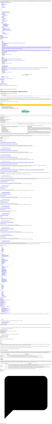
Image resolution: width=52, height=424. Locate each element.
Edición (2, 57)
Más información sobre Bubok (5, 335)
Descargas (3, 263)
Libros (2, 41)
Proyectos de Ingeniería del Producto (5, 149)
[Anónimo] (28, 126)
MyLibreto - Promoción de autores (15, 67)
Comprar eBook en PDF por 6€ (6, 241)
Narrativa (27, 50)
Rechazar (3, 2)
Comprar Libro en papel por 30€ (6, 154)
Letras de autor (47, 46)
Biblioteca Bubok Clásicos (22, 46)
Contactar (3, 266)
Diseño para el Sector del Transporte (5, 155)
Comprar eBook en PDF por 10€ (6, 168)
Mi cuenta (3, 258)
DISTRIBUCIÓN (4, 13)
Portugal (3, 251)
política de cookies (32, 1)
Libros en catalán (4, 46)
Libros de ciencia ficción (12, 47)
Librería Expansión (47, 47)
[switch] (0, 359)
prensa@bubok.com (2, 305)
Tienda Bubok (3, 259)
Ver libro (31, 152)
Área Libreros (3, 7)
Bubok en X (3, 254)
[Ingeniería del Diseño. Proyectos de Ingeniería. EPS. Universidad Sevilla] (8, 85)
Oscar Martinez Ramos (3, 195)
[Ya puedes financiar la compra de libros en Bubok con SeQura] (3, 319)
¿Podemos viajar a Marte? (4, 186)
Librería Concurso (17, 47)
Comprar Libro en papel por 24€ (6, 199)
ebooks (17, 178)
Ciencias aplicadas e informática (5, 76)
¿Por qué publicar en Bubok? (5, 260)
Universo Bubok (3, 269)
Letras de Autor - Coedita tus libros (33, 67)
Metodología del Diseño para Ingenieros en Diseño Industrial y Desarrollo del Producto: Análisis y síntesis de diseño (17, 162)
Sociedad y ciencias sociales (48, 50)
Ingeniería (3, 77)
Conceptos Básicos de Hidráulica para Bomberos (7, 180)
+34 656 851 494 (2, 300)
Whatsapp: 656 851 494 (4, 4)
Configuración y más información (8, 2)
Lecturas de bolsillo (43, 46)
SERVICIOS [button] (3, 14)
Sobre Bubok (3, 311)
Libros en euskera (16, 46)
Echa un (2, 79)
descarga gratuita (26, 178)
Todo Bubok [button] (1, 36)
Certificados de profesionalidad (28, 46)
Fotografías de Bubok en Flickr (5, 256)
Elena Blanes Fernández (3, 223)
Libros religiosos (11, 48)
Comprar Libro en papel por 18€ (6, 240)
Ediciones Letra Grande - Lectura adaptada (24, 67)
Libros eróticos (36, 47)
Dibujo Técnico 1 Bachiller (4, 215)
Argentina (3, 285)
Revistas (44, 50)
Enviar (1, 140)
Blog (2, 22)
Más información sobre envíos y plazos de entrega (7, 328)
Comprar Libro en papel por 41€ (6, 213)
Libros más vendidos (4, 279)
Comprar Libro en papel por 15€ (6, 220)
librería (15, 178)
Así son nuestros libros (4, 272)
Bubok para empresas (4, 270)
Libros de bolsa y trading (21, 47)
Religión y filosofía (40, 50)
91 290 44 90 (3, 3)
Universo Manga (7, 51)
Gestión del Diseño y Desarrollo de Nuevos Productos (8, 142)
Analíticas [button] (1, 358)
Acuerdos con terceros (4, 273)
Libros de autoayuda (6, 47)
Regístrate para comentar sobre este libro (38, 125)
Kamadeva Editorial (39, 46)
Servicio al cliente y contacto (5, 310)
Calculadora (3, 262)
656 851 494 (1, 299)
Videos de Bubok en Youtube (5, 255)
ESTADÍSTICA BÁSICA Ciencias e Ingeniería (7, 228)
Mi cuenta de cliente (4, 309)
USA (2, 248)
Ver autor (1, 89)
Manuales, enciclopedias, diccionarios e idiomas (20, 50)
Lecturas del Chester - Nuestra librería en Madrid (42, 67)
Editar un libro (3, 274)
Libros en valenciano (12, 46)
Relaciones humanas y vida (35, 50)
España (2, 247)
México (2, 250)
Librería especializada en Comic (41, 47)
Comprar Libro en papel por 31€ (6, 185)
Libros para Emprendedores (6, 48)
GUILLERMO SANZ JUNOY (4, 202)
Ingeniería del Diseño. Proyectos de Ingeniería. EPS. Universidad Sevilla (9, 150)
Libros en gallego (8, 46)
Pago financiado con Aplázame (5, 322)
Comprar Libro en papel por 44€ (6, 227)
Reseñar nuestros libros (4, 271)
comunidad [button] (3, 17)
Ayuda (2, 5)
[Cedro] (1, 340)
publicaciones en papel (20, 178)
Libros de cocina (26, 47)
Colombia (3, 249)
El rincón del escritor (34, 46)
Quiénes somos (3, 267)
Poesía (29, 50)
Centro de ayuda (3, 307)
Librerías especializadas (4, 281)
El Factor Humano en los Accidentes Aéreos (6, 235)
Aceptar (1, 2)
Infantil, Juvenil (13, 50)
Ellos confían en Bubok (4, 280)
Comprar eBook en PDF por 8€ (6, 192)
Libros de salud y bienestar (31, 47)
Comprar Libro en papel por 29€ (6, 147)
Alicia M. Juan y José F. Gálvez (4, 230)
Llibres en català (15, 48)
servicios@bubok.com (2, 304)
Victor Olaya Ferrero (2, 209)
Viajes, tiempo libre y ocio (14, 51)
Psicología (31, 50)
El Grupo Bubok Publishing (5, 66)
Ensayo (5, 50)
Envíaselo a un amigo (2, 83)
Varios (10, 51)
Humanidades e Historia (8, 50)
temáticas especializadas (31, 178)
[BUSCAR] (1, 38)
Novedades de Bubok (19, 48)
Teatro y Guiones (4, 51)
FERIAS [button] (3, 27)
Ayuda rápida (3, 261)
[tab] (26, 359)
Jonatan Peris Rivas (2, 188)
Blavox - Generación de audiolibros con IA (6, 67)
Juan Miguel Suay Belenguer (3, 181)
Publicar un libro (3, 278)
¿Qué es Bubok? (3, 6)
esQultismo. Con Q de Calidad (4, 200)
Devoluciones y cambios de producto (6, 308)
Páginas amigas (3, 268)
